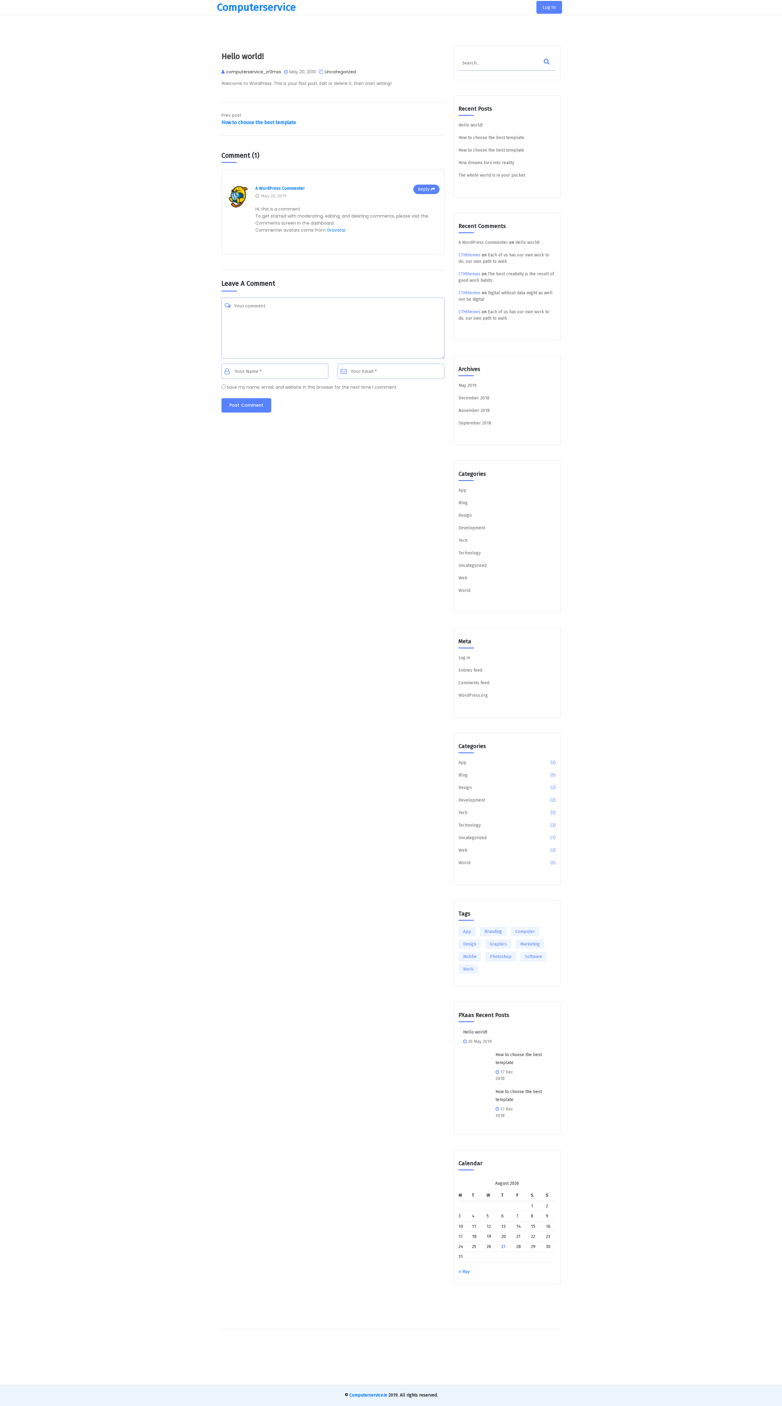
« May (464, 1271)
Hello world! (471, 125)
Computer (525, 931)
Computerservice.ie (368, 1395)
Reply (423, 189)
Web (463, 578)
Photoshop (500, 956)
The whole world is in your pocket (492, 175)
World (464, 590)
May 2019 (468, 385)
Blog (463, 502)
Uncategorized (340, 72)
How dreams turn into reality (486, 162)
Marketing (530, 944)
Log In (549, 7)
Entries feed (470, 670)
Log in (464, 657)
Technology (470, 553)
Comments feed (474, 682)
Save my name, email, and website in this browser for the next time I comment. (312, 387)
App (462, 490)
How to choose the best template (491, 137)
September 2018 (475, 423)
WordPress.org (473, 695)
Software (533, 956)
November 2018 (474, 410)
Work (468, 969)
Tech (463, 540)
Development (472, 527)
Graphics (498, 944)
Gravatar (336, 230)
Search (553, 68)
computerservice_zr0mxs (253, 72)
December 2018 (474, 398)
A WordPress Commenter (280, 188)
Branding (493, 931)
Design (465, 515)
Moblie (470, 956)
